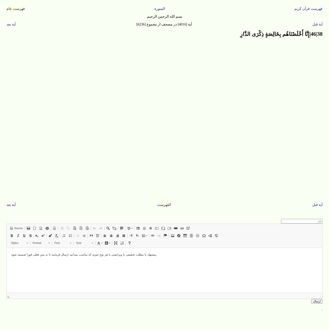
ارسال (317, 301)
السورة (159, 9)
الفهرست (164, 205)
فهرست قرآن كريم (308, 9)
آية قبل (317, 24)
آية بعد (11, 24)
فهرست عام (15, 9)
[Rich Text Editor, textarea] (164, 270)
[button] (16, 228)
